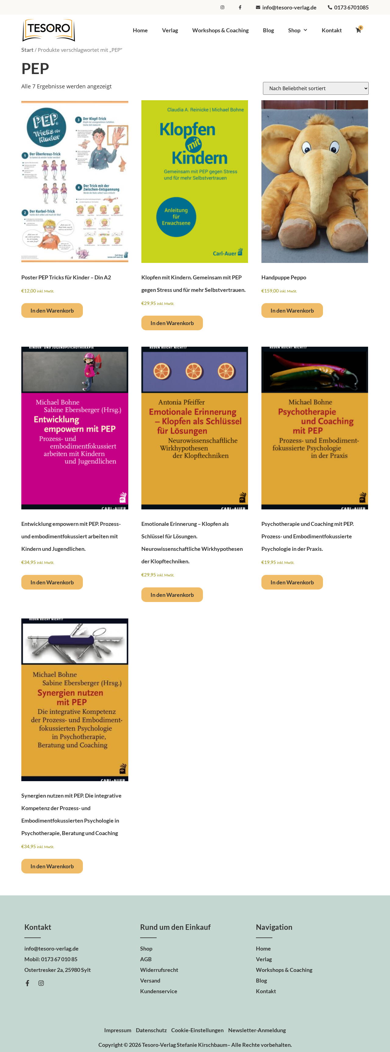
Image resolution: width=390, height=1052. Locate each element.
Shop (294, 30)
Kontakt (332, 30)
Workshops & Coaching (220, 30)
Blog (268, 30)
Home (140, 30)
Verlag (170, 30)
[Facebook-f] (27, 983)
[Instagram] (41, 983)
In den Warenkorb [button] (52, 310)
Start (27, 49)
